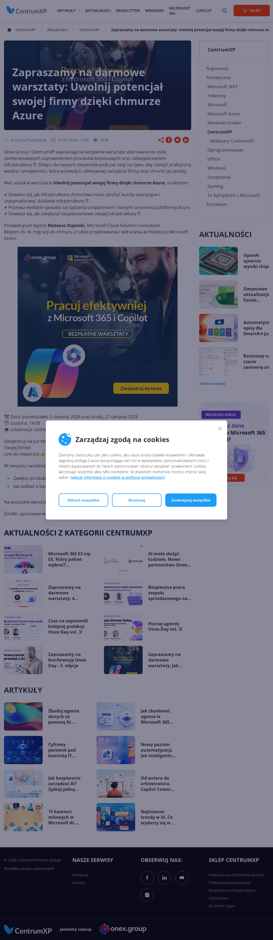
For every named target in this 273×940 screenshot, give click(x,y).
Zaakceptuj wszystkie (191, 500)
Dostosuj (137, 500)
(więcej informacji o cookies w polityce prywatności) (117, 477)
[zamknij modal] (220, 428)
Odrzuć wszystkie (83, 500)
